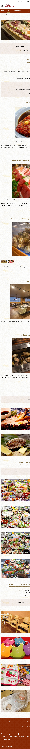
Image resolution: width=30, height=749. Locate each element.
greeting (9, 724)
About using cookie (9, 746)
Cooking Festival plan (18, 471)
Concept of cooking (20, 46)
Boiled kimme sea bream (21, 85)
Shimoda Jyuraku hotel (10, 734)
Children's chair (21, 602)
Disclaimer (2, 746)
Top (9, 721)
